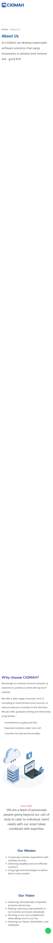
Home (5, 29)
